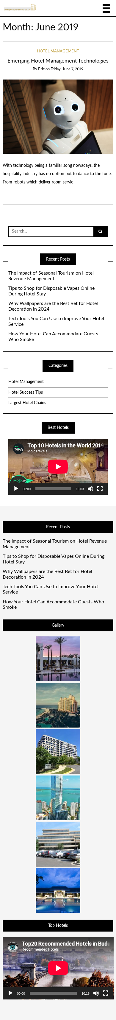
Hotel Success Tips (25, 392)
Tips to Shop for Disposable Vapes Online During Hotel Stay (51, 291)
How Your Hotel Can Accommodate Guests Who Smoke (53, 336)
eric (41, 69)
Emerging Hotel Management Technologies (58, 60)
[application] (58, 467)
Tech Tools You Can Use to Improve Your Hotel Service (56, 321)
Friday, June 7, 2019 (67, 69)
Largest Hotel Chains (27, 403)
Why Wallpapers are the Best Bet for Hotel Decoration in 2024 (53, 306)
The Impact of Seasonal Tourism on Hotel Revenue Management (51, 276)
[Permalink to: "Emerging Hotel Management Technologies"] (58, 116)
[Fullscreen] (100, 489)
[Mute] (90, 489)
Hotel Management (58, 51)
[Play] (16, 489)
